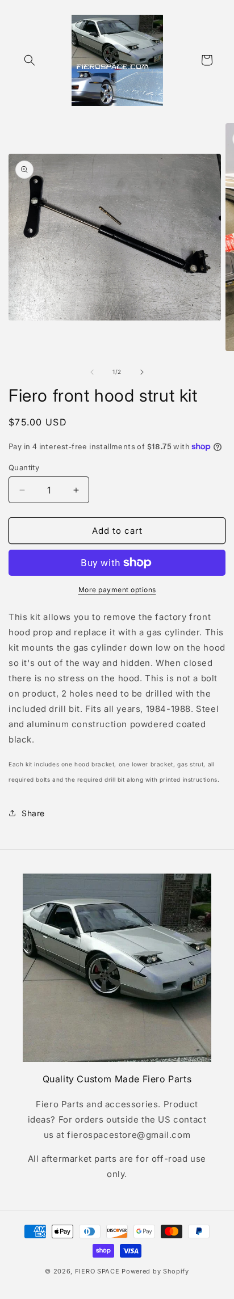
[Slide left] (92, 372)
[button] (29, 60)
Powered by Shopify (155, 1271)
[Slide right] (141, 372)
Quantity (24, 467)
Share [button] (33, 813)
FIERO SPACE (97, 1271)
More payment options (117, 589)
